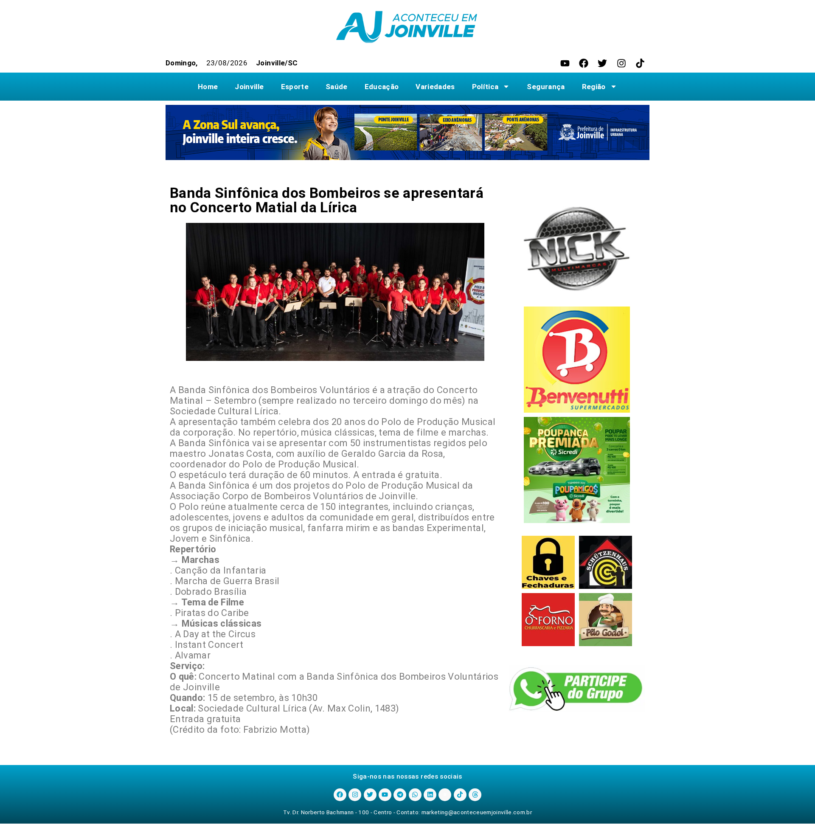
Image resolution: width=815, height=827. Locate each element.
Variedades (435, 86)
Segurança (546, 86)
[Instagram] (621, 63)
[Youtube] (565, 63)
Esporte (295, 86)
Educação (382, 86)
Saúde (337, 86)
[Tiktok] (640, 63)
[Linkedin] (430, 794)
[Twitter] (602, 63)
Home (208, 86)
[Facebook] (583, 63)
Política (485, 86)
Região (594, 86)
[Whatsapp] (415, 794)
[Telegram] (399, 794)
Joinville (249, 86)
